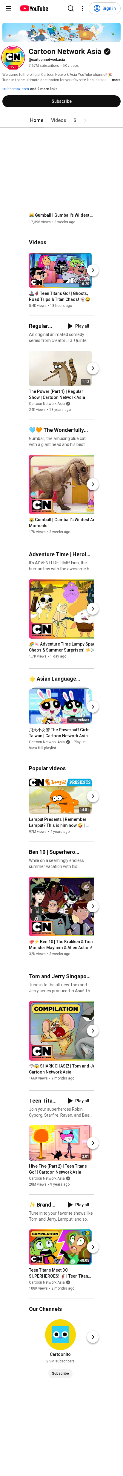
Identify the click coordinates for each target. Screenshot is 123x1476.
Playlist (80, 742)
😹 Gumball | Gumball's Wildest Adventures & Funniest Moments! (61, 215)
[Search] (70, 8)
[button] (13, 57)
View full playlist (42, 748)
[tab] (37, 120)
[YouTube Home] (34, 8)
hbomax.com (18, 89)
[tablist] (61, 120)
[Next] (93, 270)
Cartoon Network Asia (47, 404)
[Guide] (8, 8)
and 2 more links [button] (44, 89)
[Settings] (82, 8)
